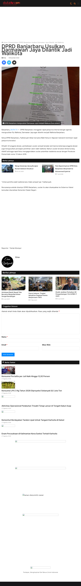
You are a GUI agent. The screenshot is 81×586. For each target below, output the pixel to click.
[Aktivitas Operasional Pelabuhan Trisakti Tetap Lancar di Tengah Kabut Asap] (8, 397)
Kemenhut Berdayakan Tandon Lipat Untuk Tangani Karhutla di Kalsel (33, 420)
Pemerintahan (13, 42)
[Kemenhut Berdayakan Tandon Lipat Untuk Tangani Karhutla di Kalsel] (8, 412)
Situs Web (46, 345)
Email (4, 345)
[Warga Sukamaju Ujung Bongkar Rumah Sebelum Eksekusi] (7, 168)
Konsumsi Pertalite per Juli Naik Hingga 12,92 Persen (26, 376)
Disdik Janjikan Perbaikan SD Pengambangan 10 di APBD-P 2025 (66, 294)
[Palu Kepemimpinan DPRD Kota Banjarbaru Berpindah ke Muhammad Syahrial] (48, 168)
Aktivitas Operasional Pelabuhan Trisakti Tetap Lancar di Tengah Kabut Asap (36, 406)
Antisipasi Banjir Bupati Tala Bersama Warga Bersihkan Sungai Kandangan (12, 294)
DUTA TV (14, 130)
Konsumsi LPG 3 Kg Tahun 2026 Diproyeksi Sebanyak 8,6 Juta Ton (32, 391)
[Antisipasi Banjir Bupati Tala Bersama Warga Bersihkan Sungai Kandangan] (13, 283)
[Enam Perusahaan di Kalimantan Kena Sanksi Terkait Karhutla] (8, 426)
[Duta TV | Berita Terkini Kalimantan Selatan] (12, 3)
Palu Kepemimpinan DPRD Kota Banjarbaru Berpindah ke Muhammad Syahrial (66, 168)
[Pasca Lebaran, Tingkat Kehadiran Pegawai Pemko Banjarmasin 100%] (40, 284)
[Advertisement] (40, 24)
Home (5, 42)
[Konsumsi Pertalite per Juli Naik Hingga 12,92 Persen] (8, 374)
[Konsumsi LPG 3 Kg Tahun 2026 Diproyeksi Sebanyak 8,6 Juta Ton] (8, 388)
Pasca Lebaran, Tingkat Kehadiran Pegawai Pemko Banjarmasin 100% (38, 295)
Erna (4, 58)
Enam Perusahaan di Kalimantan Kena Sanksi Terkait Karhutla (29, 434)
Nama (5, 337)
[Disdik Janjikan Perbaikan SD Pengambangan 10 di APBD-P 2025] (67, 283)
